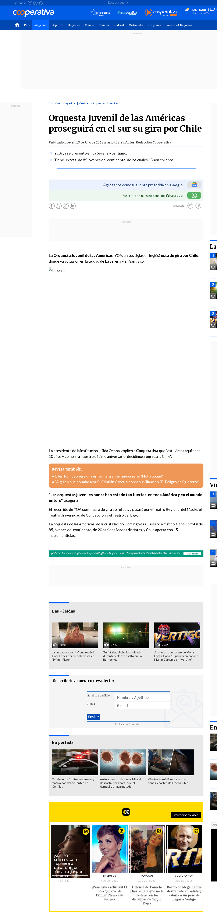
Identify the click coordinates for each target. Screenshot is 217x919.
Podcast (119, 25)
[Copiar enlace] (198, 206)
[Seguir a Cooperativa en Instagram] (41, 3)
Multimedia (136, 25)
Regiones (74, 25)
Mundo (89, 25)
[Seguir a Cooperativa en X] (35, 3)
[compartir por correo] (190, 206)
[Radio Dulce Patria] (100, 13)
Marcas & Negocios (179, 25)
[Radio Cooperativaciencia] (127, 13)
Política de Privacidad (128, 724)
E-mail (91, 703)
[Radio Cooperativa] (161, 13)
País (27, 25)
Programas (155, 25)
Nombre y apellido (98, 695)
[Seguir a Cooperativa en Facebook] (30, 3)
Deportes (58, 25)
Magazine (40, 25)
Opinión (104, 25)
